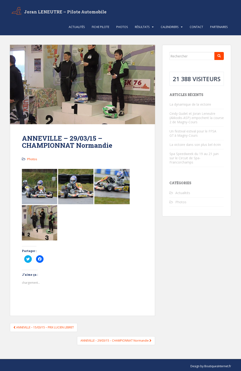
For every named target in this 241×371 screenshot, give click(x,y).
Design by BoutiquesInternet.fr (210, 366)
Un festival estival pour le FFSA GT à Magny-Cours (192, 133)
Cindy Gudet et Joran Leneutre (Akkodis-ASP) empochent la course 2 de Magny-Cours (196, 117)
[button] (39, 186)
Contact (196, 27)
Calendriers (169, 27)
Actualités (77, 27)
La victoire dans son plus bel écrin (195, 144)
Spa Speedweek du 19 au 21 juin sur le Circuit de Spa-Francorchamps (194, 158)
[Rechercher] (219, 56)
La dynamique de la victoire (190, 104)
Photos (122, 27)
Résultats (142, 27)
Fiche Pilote (100, 27)
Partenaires (219, 27)
